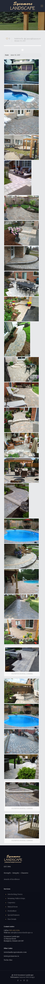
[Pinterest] (24, 980)
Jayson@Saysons (32, 39)
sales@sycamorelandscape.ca (21, 933)
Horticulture (12, 911)
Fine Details (12, 919)
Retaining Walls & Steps (16, 898)
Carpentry (11, 903)
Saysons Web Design (27, 977)
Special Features (14, 915)
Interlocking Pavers (15, 894)
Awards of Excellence (12, 879)
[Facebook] (18, 980)
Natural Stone (13, 907)
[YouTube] (21, 980)
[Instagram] (27, 980)
